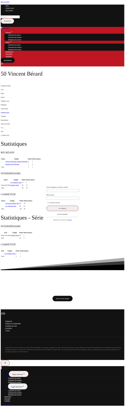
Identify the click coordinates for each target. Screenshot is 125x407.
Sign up (70, 220)
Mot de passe (50, 195)
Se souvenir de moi (54, 202)
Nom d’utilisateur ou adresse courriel (57, 187)
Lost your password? (62, 214)
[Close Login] (5, 363)
